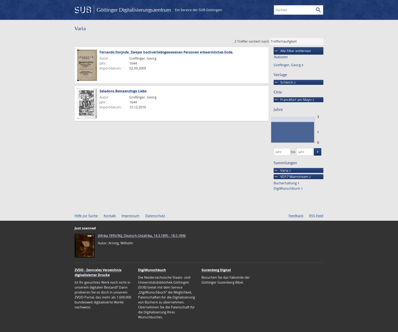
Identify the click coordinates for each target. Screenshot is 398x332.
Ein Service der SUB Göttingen (198, 10)
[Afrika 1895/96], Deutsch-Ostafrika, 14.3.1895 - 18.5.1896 (142, 235)
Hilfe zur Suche (86, 215)
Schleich (285, 82)
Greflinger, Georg (288, 65)
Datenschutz (155, 215)
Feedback (296, 215)
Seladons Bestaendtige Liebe (123, 91)
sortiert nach (259, 41)
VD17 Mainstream (292, 176)
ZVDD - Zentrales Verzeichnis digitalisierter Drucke (98, 272)
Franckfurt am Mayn (294, 99)
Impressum (131, 215)
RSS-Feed (316, 215)
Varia (282, 170)
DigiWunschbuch (288, 188)
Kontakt (110, 215)
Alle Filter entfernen (292, 50)
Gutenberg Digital (216, 270)
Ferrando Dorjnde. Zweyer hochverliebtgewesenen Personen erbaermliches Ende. (166, 52)
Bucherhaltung (286, 183)
